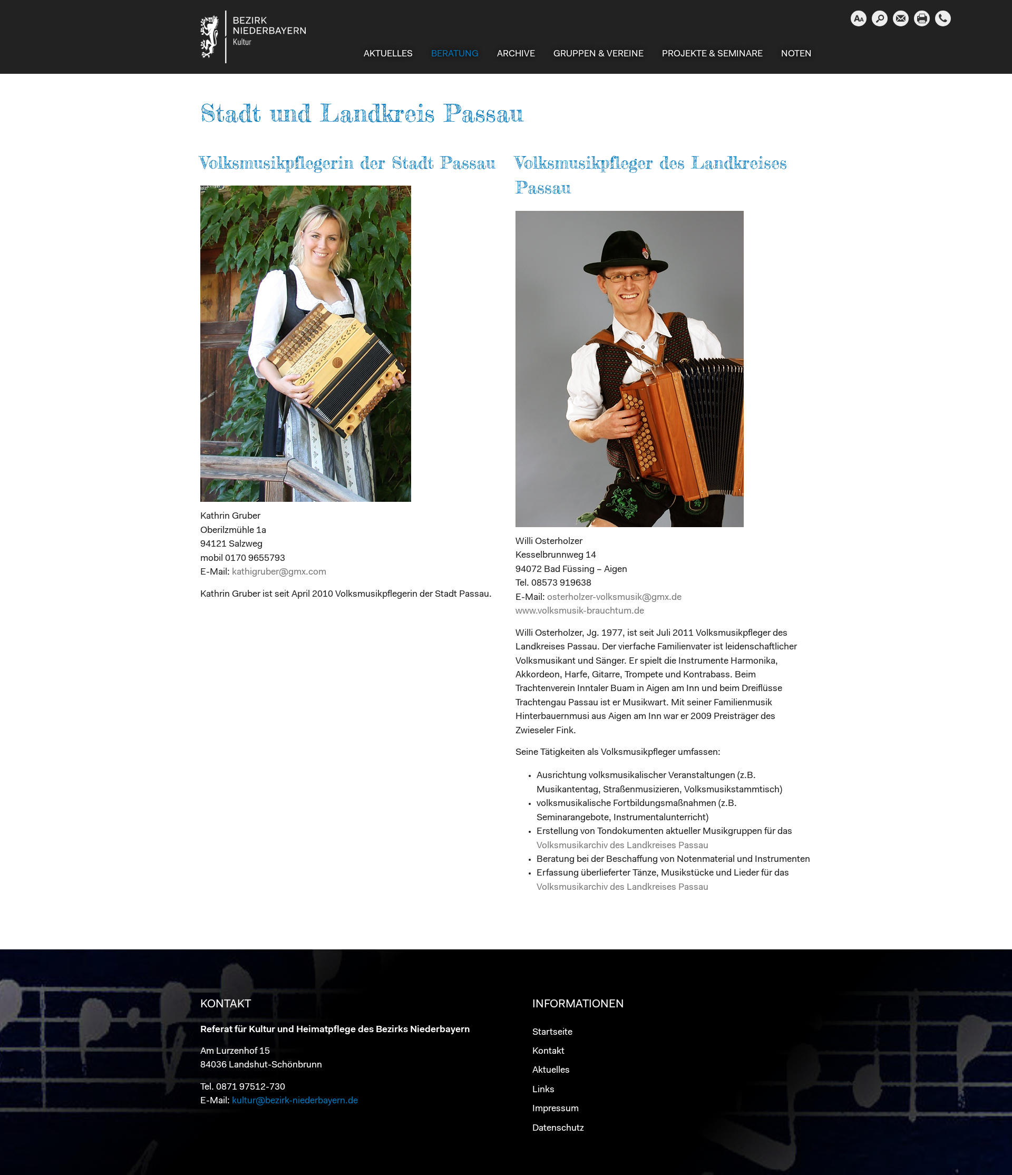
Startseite (552, 1032)
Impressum (555, 1108)
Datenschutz (558, 1128)
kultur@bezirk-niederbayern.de (295, 1100)
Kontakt (548, 1051)
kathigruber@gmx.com (279, 572)
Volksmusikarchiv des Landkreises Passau (622, 845)
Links (543, 1089)
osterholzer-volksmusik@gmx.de (614, 597)
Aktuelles (551, 1070)
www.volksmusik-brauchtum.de (579, 611)
